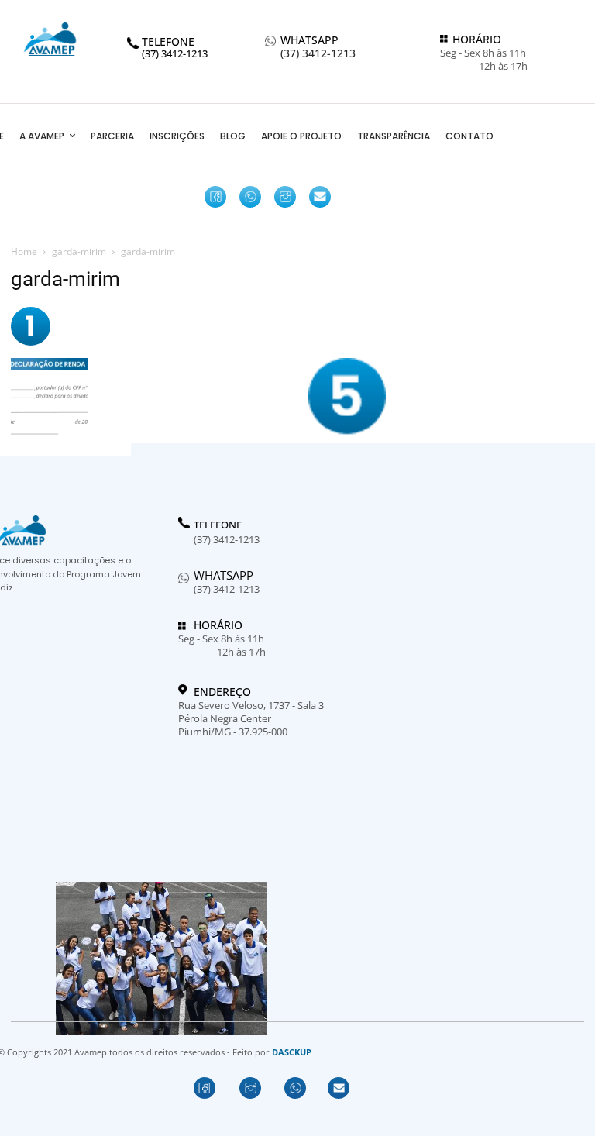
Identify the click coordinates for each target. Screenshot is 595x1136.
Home (24, 251)
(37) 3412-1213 (318, 53)
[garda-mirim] (30, 342)
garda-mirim (79, 251)
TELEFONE (218, 525)
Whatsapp (223, 575)
